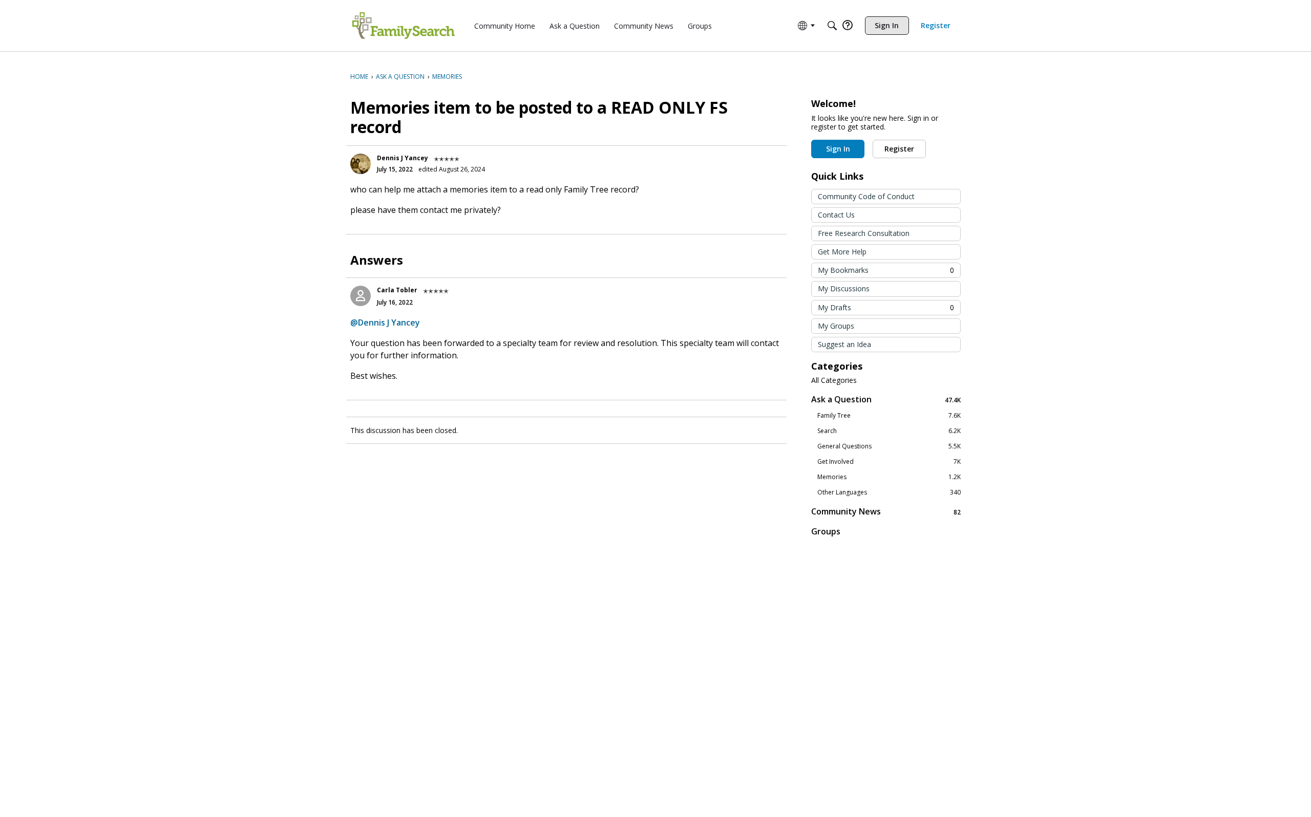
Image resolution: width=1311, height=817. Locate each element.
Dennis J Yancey (402, 158)
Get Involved (889, 461)
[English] (403, 25)
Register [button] (899, 149)
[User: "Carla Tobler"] (360, 296)
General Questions (889, 446)
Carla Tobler (397, 290)
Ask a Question (886, 399)
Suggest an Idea (844, 344)
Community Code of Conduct (866, 196)
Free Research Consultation (864, 233)
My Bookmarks (886, 270)
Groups (825, 531)
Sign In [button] (838, 149)
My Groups (836, 326)
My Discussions (844, 288)
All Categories (834, 380)
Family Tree (889, 415)
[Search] (832, 25)
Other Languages (889, 492)
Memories (889, 477)
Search (889, 431)
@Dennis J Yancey (385, 322)
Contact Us (836, 215)
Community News (886, 511)
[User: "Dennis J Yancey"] (360, 164)
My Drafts (886, 307)
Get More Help (842, 251)
